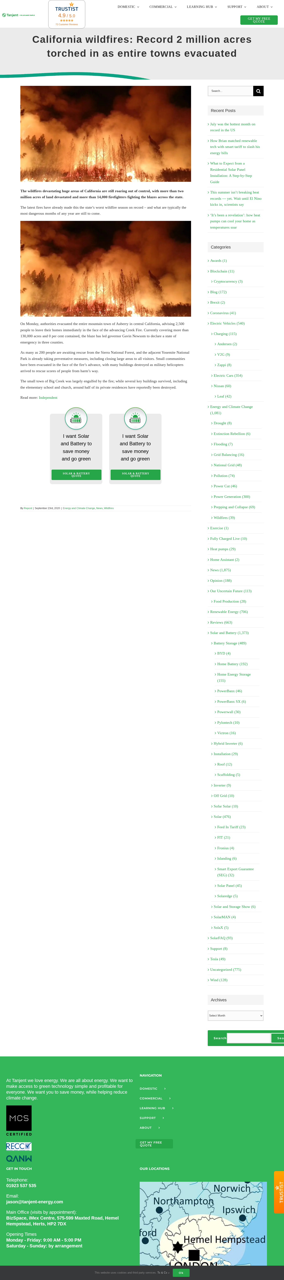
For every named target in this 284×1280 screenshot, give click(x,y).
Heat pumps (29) (223, 549)
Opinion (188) (221, 580)
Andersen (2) (227, 344)
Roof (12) (224, 764)
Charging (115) (225, 334)
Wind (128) (218, 980)
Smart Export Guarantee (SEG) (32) (235, 872)
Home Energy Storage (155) (234, 677)
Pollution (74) (224, 476)
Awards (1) (218, 260)
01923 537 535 (21, 1185)
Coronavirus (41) (223, 313)
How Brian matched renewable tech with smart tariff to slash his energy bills (235, 147)
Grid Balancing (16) (229, 455)
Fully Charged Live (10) (228, 539)
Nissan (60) (222, 386)
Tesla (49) (217, 959)
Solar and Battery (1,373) (229, 633)
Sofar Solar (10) (226, 806)
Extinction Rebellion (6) (232, 434)
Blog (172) (218, 292)
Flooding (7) (223, 444)
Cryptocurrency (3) (228, 281)
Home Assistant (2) (224, 560)
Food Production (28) (230, 601)
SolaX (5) (221, 928)
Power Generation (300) (232, 497)
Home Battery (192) (232, 664)
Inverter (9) (222, 785)
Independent (48, 397)
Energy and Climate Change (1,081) (231, 410)
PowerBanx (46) (229, 691)
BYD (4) (224, 653)
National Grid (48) (228, 465)
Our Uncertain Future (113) (231, 591)
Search (220, 1038)
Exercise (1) (219, 528)
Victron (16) (226, 733)
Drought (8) (223, 423)
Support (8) (218, 948)
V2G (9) (223, 354)
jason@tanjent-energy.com (34, 1201)
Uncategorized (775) (225, 969)
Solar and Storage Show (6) (235, 907)
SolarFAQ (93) (221, 938)
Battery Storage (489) (230, 643)
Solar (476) (222, 817)
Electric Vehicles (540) (227, 323)
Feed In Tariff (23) (231, 827)
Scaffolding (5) (228, 775)
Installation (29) (226, 754)
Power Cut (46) (225, 486)
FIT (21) (223, 837)
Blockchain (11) (222, 271)
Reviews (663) (221, 622)
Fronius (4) (225, 848)
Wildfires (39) (224, 518)
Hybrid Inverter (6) (228, 743)
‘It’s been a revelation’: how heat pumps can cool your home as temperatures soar (235, 221)
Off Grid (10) (224, 796)
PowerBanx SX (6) (231, 701)
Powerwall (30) (229, 712)
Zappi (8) (224, 365)
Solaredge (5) (227, 896)
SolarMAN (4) (225, 917)
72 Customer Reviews (67, 24)
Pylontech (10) (228, 722)
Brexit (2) (217, 302)
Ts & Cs (162, 1272)
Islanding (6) (227, 858)
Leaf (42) (224, 396)
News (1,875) (220, 570)
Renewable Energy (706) (229, 612)
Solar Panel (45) (229, 886)
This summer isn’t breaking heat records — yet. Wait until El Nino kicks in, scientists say (236, 198)
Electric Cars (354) (228, 375)
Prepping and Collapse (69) (234, 507)
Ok (181, 1272)
